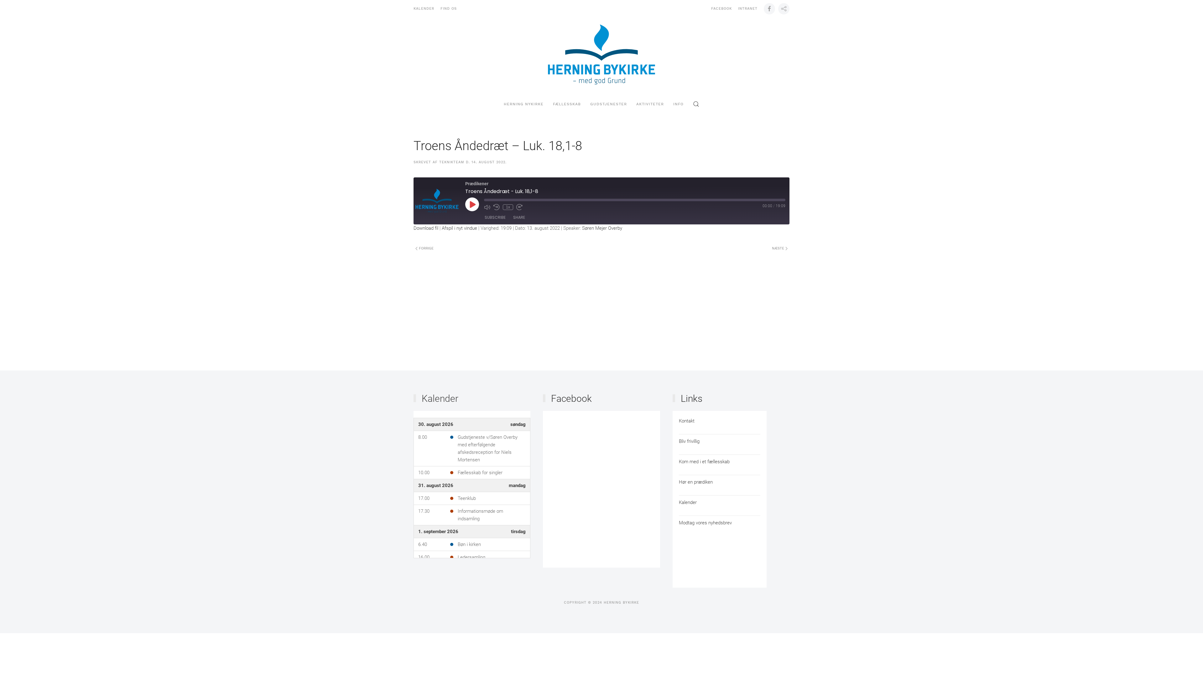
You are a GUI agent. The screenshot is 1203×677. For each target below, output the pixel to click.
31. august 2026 (435, 485)
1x (508, 207)
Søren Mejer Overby (602, 228)
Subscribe (495, 217)
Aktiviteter (650, 104)
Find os (448, 9)
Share (519, 217)
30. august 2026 (435, 424)
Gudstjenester (608, 104)
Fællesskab (567, 104)
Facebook (721, 9)
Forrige (426, 248)
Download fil (426, 228)
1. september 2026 (438, 531)
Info (678, 104)
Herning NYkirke (524, 104)
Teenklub (467, 498)
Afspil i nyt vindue (459, 228)
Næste (778, 248)
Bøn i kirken (469, 544)
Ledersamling (471, 557)
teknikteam (451, 162)
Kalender (424, 9)
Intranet (748, 9)
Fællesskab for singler (480, 472)
